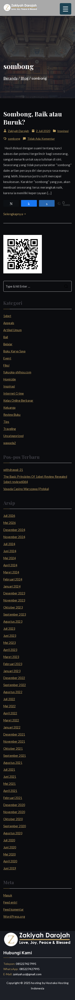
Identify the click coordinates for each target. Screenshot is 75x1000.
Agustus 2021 (12, 762)
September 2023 (14, 614)
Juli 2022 (9, 699)
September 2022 (14, 685)
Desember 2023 (14, 593)
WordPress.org (14, 916)
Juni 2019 (9, 868)
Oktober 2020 (13, 819)
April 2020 (10, 861)
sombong (14, 138)
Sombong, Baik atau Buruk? (32, 118)
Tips (6, 421)
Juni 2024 (9, 551)
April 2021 (10, 791)
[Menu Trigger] (65, 9)
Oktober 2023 (13, 607)
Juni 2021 (9, 776)
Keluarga (9, 407)
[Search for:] (37, 286)
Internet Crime (13, 393)
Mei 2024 (9, 558)
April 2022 (10, 713)
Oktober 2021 (13, 748)
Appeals (8, 323)
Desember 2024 (14, 530)
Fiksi (6, 365)
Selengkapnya (13, 214)
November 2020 (14, 812)
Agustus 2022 (12, 692)
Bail (5, 337)
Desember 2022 (14, 678)
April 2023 (10, 650)
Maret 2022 (11, 720)
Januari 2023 (11, 671)
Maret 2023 (11, 657)
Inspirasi (63, 131)
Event (7, 358)
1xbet (7, 316)
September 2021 (14, 755)
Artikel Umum (12, 330)
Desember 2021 (14, 734)
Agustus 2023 (12, 621)
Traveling (9, 429)
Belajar (7, 344)
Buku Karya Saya (14, 351)
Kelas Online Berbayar (18, 400)
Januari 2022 (11, 727)
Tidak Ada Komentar (41, 139)
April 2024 (10, 565)
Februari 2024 (12, 579)
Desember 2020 (14, 805)
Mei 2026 (9, 523)
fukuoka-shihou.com (17, 372)
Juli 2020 (9, 840)
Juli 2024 (9, 544)
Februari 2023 (12, 664)
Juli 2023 (9, 628)
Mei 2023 (9, 642)
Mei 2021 (9, 783)
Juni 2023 (9, 635)
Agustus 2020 (12, 833)
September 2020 (14, 826)
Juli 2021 (9, 769)
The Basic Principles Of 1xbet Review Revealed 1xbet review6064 (35, 479)
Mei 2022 (9, 706)
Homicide (9, 379)
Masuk (7, 895)
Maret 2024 (11, 572)
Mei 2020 (9, 854)
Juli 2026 (9, 515)
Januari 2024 (11, 586)
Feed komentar (13, 909)
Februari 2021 (12, 798)
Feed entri (10, 902)
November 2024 (14, 537)
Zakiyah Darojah (18, 131)
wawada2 (9, 443)
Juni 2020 (9, 847)
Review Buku (12, 414)
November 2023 (14, 600)
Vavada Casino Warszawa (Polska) (26, 489)
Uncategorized (13, 436)
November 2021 (14, 741)
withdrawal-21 (13, 470)
